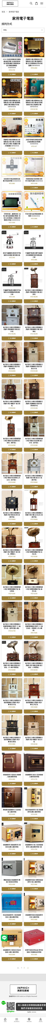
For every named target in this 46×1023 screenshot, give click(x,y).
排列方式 (7, 24)
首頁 (3, 12)
